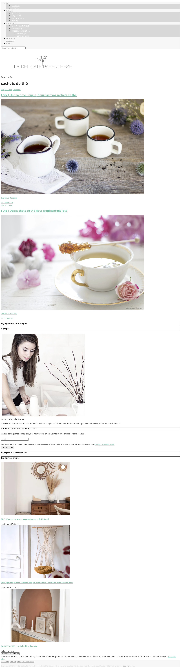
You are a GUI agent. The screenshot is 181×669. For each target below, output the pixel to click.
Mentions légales (65, 666)
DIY (7, 3)
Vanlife (15, 20)
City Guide (16, 15)
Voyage (9, 10)
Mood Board (17, 28)
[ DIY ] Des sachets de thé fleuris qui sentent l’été (34, 211)
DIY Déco (15, 5)
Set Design (21, 33)
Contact (9, 43)
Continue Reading (9, 198)
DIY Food (15, 8)
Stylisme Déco (23, 36)
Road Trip (16, 13)
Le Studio (10, 38)
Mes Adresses (18, 18)
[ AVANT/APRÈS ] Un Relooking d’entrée (19, 646)
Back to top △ (129, 666)
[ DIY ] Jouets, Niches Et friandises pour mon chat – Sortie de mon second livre (37, 582)
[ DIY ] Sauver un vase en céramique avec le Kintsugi (25, 519)
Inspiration (11, 23)
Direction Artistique (20, 26)
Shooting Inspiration (21, 31)
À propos (10, 41)
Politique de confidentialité (104, 445)
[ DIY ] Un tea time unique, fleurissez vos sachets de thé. (39, 95)
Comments (7, 202)
